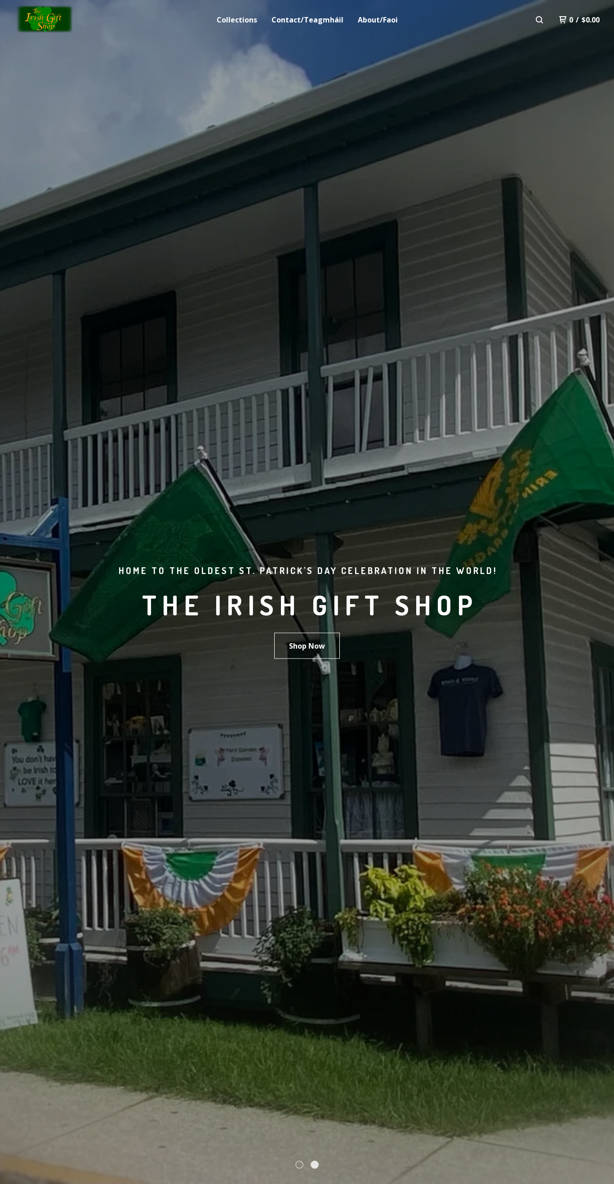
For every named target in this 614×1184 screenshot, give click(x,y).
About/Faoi (378, 20)
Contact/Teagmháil (307, 20)
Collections (237, 20)
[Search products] (539, 20)
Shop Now (307, 646)
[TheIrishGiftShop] (61, 20)
